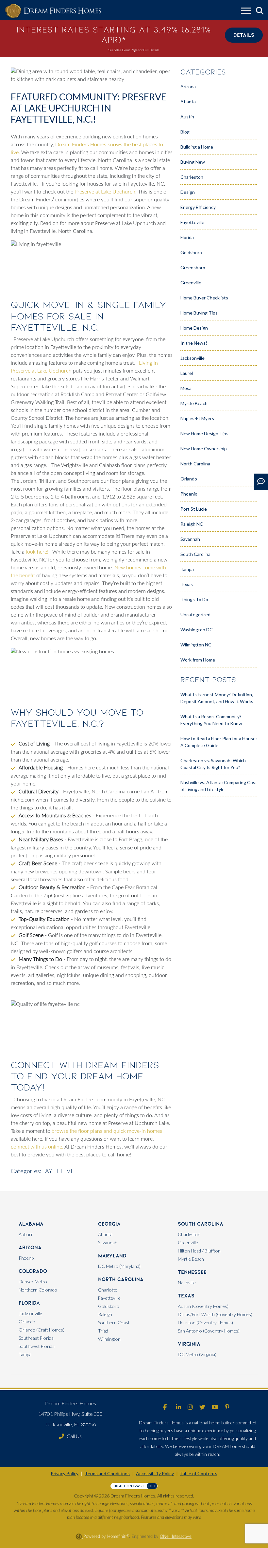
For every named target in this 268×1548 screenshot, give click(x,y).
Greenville (190, 282)
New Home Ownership (203, 448)
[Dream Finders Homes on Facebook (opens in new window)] (165, 1408)
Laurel (186, 373)
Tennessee (192, 1272)
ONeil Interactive (176, 1536)
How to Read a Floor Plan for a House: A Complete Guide (218, 742)
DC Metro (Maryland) (119, 1266)
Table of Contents (198, 1473)
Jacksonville (192, 358)
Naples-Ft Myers (197, 418)
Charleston (191, 177)
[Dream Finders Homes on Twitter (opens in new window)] (202, 1408)
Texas (186, 584)
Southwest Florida (37, 1346)
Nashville (187, 1282)
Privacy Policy (64, 1473)
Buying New (192, 162)
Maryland (112, 1256)
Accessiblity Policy (155, 1473)
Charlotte (107, 1290)
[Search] (259, 11)
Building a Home (196, 147)
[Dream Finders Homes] (53, 11)
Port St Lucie (193, 509)
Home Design (194, 328)
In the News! (193, 343)
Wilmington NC (195, 644)
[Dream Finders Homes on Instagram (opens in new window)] (190, 1408)
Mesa (186, 388)
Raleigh (105, 1314)
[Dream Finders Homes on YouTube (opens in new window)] (215, 1408)
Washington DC (196, 629)
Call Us (74, 1436)
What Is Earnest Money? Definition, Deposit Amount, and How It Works (216, 698)
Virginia (189, 1344)
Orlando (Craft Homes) (41, 1330)
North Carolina (195, 463)
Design (187, 192)
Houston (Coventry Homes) (205, 1322)
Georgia (109, 1224)
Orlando (188, 478)
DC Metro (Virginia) (197, 1354)
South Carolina (195, 554)
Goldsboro (191, 252)
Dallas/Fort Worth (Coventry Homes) (215, 1314)
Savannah (190, 539)
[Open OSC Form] (261, 482)
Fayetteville (62, 1170)
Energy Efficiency (198, 207)
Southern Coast (114, 1322)
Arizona (188, 86)
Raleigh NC (191, 524)
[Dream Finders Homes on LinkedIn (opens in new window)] (178, 1408)
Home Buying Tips (199, 313)
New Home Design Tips (204, 433)
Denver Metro (33, 1281)
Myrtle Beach (194, 403)
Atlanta (188, 101)
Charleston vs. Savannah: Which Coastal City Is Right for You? (213, 764)
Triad (103, 1331)
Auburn (26, 1234)
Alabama (31, 1224)
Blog (185, 131)
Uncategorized (195, 614)
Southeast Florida (36, 1338)
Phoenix (188, 494)
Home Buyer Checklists (204, 297)
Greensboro (192, 267)
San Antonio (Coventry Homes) (209, 1331)
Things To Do (194, 599)
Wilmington (109, 1339)
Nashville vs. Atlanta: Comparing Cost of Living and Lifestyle (218, 786)
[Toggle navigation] (246, 11)
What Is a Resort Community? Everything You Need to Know (211, 720)
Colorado (33, 1271)
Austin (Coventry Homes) (203, 1306)
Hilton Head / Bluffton (199, 1250)
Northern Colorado (38, 1290)
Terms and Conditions (107, 1473)
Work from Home (197, 659)
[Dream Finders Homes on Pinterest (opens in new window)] (227, 1408)
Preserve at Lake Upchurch (105, 191)
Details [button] (243, 35)
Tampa (187, 569)
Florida (187, 237)
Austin (187, 116)
